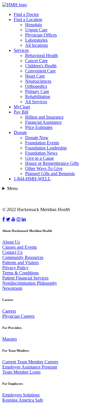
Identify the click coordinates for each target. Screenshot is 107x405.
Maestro (9, 339)
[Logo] (14, 4)
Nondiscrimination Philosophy (29, 283)
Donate (20, 132)
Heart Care (35, 76)
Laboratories (36, 40)
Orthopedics (36, 86)
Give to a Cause (39, 158)
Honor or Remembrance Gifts (52, 163)
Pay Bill (21, 112)
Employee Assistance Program (29, 366)
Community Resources (22, 257)
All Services (36, 101)
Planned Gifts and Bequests (50, 173)
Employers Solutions (21, 394)
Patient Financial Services (25, 278)
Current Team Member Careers (30, 361)
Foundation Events (42, 142)
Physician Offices (41, 35)
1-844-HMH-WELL (32, 178)
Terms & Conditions (20, 272)
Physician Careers (18, 316)
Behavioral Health (41, 55)
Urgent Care (36, 29)
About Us (11, 242)
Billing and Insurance (44, 117)
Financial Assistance (43, 122)
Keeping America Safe (22, 400)
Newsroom (12, 288)
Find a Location (28, 19)
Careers (9, 311)
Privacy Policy (15, 267)
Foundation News (41, 153)
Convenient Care (40, 70)
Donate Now (37, 137)
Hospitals (33, 24)
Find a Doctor (26, 14)
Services (21, 50)
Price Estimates (39, 127)
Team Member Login (21, 372)
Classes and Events (19, 247)
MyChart (22, 106)
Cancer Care (36, 60)
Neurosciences (38, 81)
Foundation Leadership (46, 147)
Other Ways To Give (43, 168)
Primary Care (37, 91)
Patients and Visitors (20, 262)
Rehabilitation (37, 96)
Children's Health (40, 65)
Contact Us (12, 252)
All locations (36, 45)
